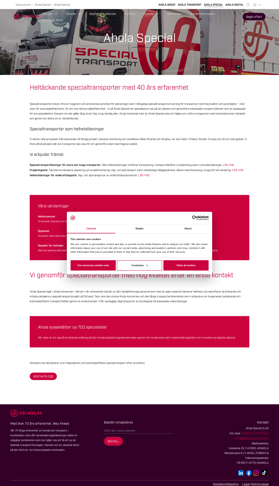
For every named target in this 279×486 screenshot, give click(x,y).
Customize (138, 265)
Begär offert (254, 16)
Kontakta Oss (43, 376)
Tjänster (70, 13)
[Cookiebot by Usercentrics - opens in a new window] (194, 217)
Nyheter (149, 13)
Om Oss (47, 13)
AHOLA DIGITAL (234, 4)
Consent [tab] (91, 228)
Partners (129, 13)
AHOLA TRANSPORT (190, 4)
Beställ (113, 441)
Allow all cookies (186, 265)
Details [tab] (140, 228)
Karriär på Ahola (52, 19)
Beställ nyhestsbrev (118, 422)
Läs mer (228, 164)
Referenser (174, 13)
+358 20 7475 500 (255, 433)
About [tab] (187, 228)
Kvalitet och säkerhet (102, 13)
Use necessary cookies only (93, 265)
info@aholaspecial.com (251, 438)
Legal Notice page (255, 484)
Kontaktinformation (202, 13)
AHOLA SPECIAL (213, 4)
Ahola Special (42, 4)
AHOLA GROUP (166, 4)
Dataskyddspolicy (226, 484)
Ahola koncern (23, 4)
